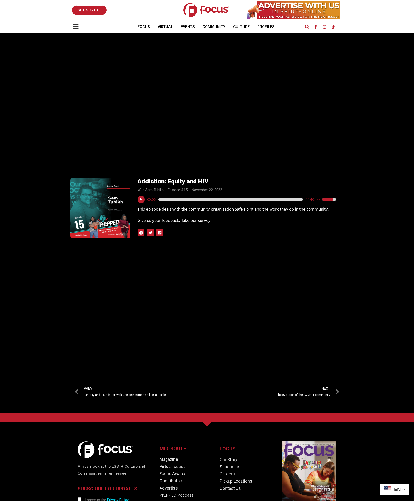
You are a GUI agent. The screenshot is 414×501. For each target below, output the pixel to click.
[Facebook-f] (315, 27)
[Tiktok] (333, 27)
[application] (237, 199)
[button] (307, 27)
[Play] (141, 199)
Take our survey (196, 220)
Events (188, 26)
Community (213, 26)
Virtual (165, 26)
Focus (144, 26)
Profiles (266, 26)
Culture (241, 26)
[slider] (230, 199)
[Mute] (318, 199)
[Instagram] (324, 27)
